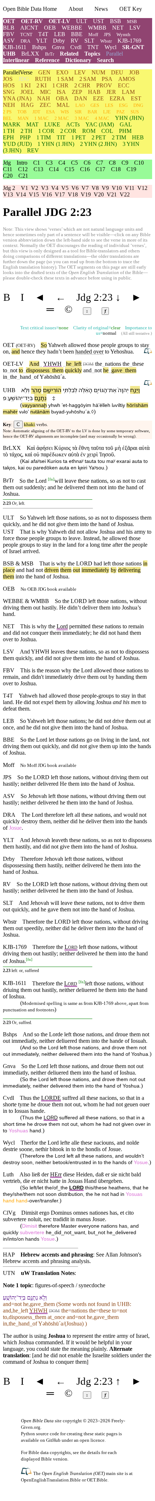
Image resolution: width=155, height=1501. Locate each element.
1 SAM (65, 79)
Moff (93, 34)
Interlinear (16, 60)
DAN (80, 98)
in (5, 377)
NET (118, 28)
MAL (63, 105)
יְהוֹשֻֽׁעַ (15, 398)
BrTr (49, 54)
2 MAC (61, 118)
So (44, 345)
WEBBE (72, 28)
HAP (9, 1254)
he (68, 364)
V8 (95, 188)
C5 (74, 163)
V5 (64, 188)
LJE (107, 111)
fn (51, 479)
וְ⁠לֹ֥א (25, 390)
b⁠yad (58, 412)
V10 (117, 188)
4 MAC (102, 118)
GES (94, 105)
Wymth (123, 34)
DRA (25, 41)
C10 (139, 163)
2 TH (26, 131)
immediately (95, 570)
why (61, 563)
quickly (73, 370)
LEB (59, 34)
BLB (8, 28)
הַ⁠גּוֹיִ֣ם (100, 390)
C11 (7, 169)
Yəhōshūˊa (52, 377)
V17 (60, 194)
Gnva (58, 47)
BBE (77, 34)
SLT (89, 41)
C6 (87, 163)
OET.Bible (97, 1480)
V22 (125, 194)
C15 (69, 169)
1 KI (26, 85)
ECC (123, 85)
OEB (50, 28)
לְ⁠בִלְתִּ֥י (70, 390)
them (56, 370)
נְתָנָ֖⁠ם (40, 398)
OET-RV (32, 21)
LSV (135, 28)
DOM (88, 364)
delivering (129, 570)
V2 (34, 188)
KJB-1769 (129, 41)
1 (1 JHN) (55, 144)
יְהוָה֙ (123, 390)
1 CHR (60, 85)
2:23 (7, 503)
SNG (9, 92)
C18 (116, 169)
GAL (126, 124)
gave (116, 370)
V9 (105, 188)
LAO (80, 105)
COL (107, 131)
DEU (117, 72)
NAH (43, 98)
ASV (9, 41)
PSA (107, 79)
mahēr (10, 412)
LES (109, 105)
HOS (9, 85)
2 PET (99, 137)
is (53, 563)
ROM (89, 131)
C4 (61, 163)
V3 (44, 188)
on (6, 351)
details (93, 1452)
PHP (25, 137)
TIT (61, 137)
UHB (9, 54)
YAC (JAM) (99, 124)
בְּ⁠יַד (29, 398)
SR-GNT (133, 47)
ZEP (77, 92)
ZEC (45, 105)
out (76, 570)
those (118, 563)
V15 (34, 194)
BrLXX (30, 54)
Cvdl (75, 47)
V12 (142, 188)
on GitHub (50, 1440)
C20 (8, 176)
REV (33, 150)
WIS (65, 111)
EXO (62, 72)
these (138, 364)
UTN (9, 1273)
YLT (41, 41)
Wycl (110, 47)
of (35, 377)
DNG (138, 105)
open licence (92, 1440)
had (98, 563)
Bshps (39, 47)
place (9, 570)
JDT (36, 111)
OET (9, 21)
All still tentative (136, 333)
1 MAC (41, 118)
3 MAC (82, 118)
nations (113, 364)
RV (75, 41)
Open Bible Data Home (30, 9)
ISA (61, 92)
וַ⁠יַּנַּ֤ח (135, 390)
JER (111, 92)
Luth (8, 1174)
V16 (47, 194)
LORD (84, 563)
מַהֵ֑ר (36, 390)
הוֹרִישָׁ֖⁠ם (52, 390)
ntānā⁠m (40, 412)
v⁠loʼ (24, 412)
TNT (93, 47)
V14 (21, 194)
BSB (115, 21)
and (16, 351)
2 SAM (87, 79)
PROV (104, 85)
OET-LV (59, 21)
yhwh (54, 405)
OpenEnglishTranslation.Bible (51, 1480)
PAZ (120, 111)
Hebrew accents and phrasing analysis (46, 1261)
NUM (98, 72)
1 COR (46, 131)
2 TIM (119, 137)
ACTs (73, 124)
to (5, 370)
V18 (73, 194)
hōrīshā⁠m (137, 405)
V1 (24, 188)
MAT (32, 124)
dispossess (37, 370)
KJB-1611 (14, 47)
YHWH (52, 364)
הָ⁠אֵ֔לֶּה (85, 390)
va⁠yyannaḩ (34, 405)
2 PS (7, 111)
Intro (22, 163)
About (75, 9)
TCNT (26, 34)
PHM (125, 131)
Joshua (60, 576)
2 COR (68, 131)
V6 (75, 188)
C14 (54, 169)
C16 (85, 169)
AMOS (126, 79)
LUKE (52, 124)
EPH (8, 137)
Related (69, 54)
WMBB (97, 28)
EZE (98, 98)
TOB (22, 111)
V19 (86, 194)
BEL (7, 118)
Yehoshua (121, 351)
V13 (8, 194)
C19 (131, 169)
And (34, 364)
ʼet (64, 405)
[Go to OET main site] (27, 1473)
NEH (9, 105)
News (101, 9)
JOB (134, 72)
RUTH (43, 79)
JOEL (27, 92)
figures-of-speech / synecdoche (70, 1285)
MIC (45, 92)
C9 (124, 163)
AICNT (29, 28)
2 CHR (82, 85)
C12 (23, 169)
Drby (59, 41)
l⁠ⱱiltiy (118, 405)
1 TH (9, 131)
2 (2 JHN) (98, 144)
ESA (50, 111)
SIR (78, 111)
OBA (62, 98)
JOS (8, 79)
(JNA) (17, 98)
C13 (38, 169)
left (76, 364)
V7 (85, 188)
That (44, 563)
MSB (132, 21)
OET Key (130, 9)
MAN (23, 118)
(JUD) (17, 144)
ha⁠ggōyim (80, 405)
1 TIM (43, 137)
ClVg (9, 1213)
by (113, 570)
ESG (123, 105)
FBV (8, 34)
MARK (12, 124)
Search (105, 60)
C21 (23, 176)
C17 (100, 169)
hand (24, 377)
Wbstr (106, 41)
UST (98, 21)
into (19, 576)
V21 (112, 194)
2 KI (41, 85)
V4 (54, 188)
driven (51, 570)
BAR (92, 111)
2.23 (6, 970)
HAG (27, 105)
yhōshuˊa (78, 412)
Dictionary (78, 60)
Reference (47, 60)
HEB (138, 137)
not (13, 370)
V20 (99, 194)
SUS (134, 111)
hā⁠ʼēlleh (101, 405)
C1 (36, 163)
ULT (81, 21)
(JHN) (129, 118)
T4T (43, 34)
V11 (129, 188)
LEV (80, 72)
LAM (128, 92)
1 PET (78, 137)
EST (136, 98)
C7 (99, 163)
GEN (44, 72)
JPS (107, 34)
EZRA (117, 98)
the (98, 364)
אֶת (112, 390)
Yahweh (57, 345)
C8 (112, 163)
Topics (92, 54)
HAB (94, 92)
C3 (49, 163)
